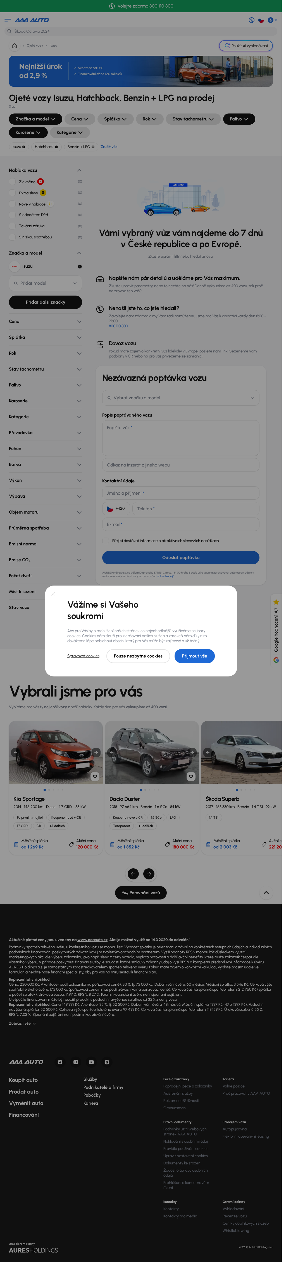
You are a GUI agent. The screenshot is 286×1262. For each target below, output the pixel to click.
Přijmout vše (194, 656)
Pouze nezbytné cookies (138, 656)
